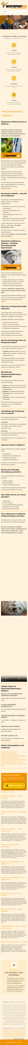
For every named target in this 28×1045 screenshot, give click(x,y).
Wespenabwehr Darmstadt (12, 1031)
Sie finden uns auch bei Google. (7, 791)
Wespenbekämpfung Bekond (8, 756)
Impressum (16, 1038)
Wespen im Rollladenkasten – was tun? (14, 942)
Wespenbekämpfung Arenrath (8, 752)
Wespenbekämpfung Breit (13, 757)
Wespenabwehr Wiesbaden (8, 1030)
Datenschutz (21, 1038)
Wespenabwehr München (19, 1036)
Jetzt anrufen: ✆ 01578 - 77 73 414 (14, 1042)
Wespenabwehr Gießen (10, 1035)
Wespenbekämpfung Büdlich (8, 759)
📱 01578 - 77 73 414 (14, 786)
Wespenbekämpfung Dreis (7, 763)
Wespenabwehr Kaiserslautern (11, 1033)
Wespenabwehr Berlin (21, 1035)
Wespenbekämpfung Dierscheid (14, 761)
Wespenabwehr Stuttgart (8, 1036)
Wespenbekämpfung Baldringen (9, 754)
